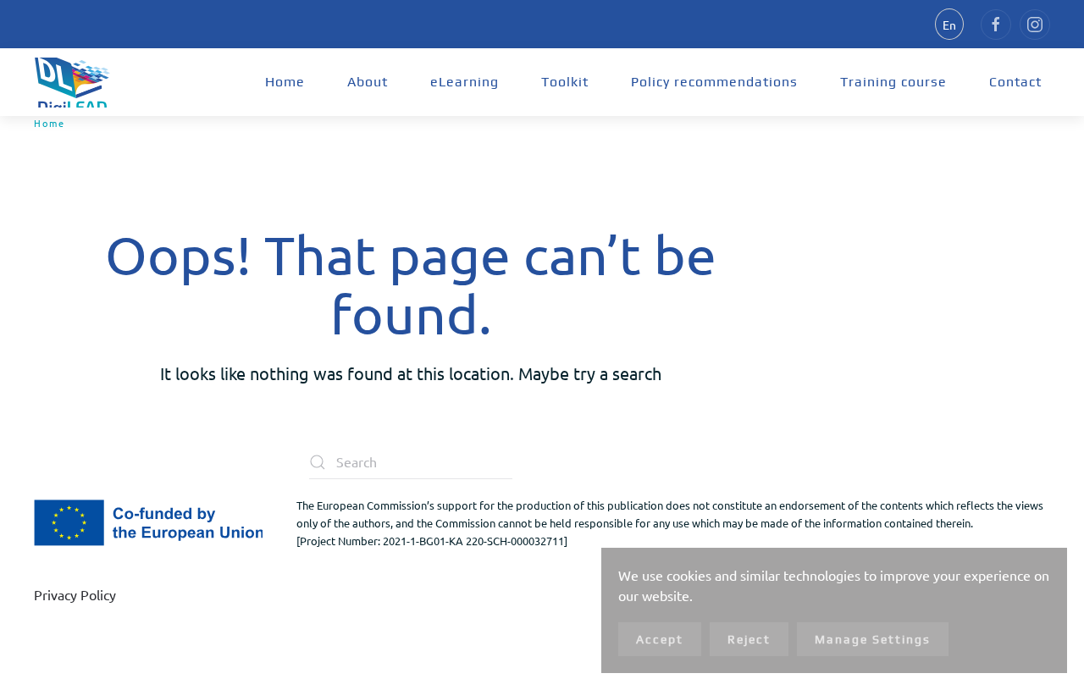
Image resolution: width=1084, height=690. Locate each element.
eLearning (464, 82)
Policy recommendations (714, 82)
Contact (1015, 82)
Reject (749, 639)
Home (285, 82)
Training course (893, 82)
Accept (659, 639)
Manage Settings (873, 639)
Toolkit (565, 82)
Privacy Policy (75, 594)
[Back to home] (72, 82)
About (367, 82)
